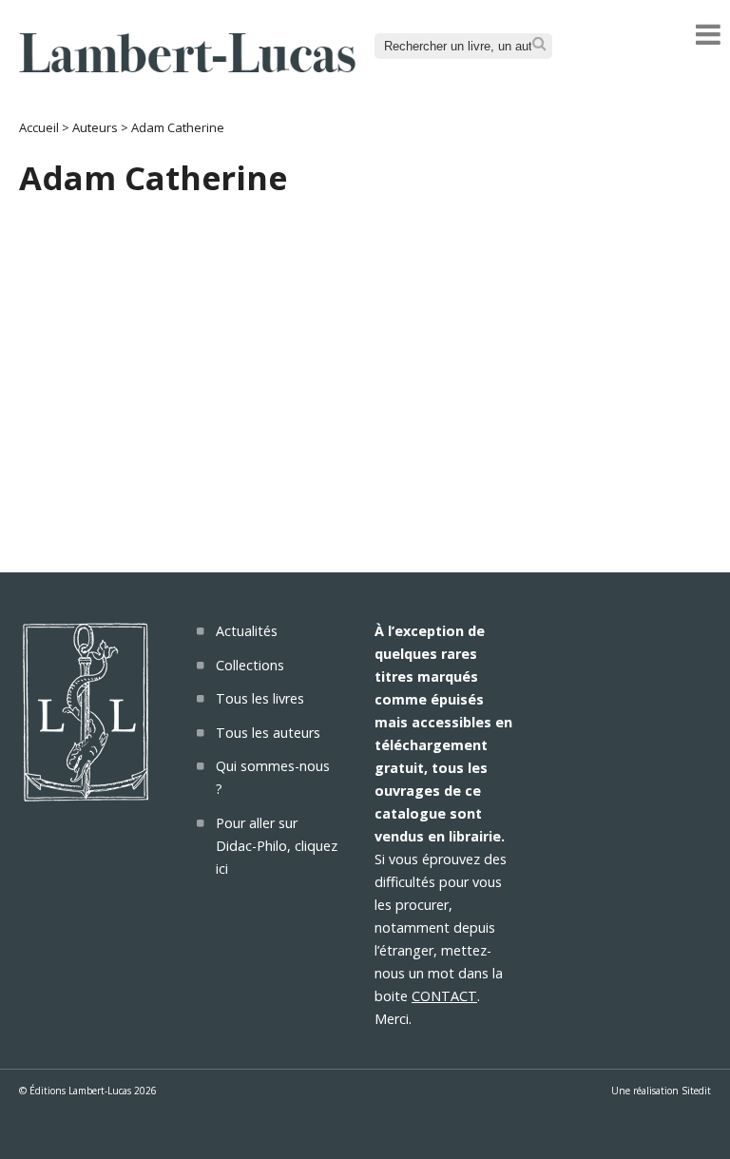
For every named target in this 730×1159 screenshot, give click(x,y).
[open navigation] (708, 34)
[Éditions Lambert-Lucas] (187, 66)
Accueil (39, 127)
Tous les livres (260, 698)
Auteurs (95, 127)
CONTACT (444, 996)
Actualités (247, 631)
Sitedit (696, 1090)
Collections (250, 665)
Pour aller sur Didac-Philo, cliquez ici (276, 846)
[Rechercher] (539, 44)
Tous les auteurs (268, 733)
